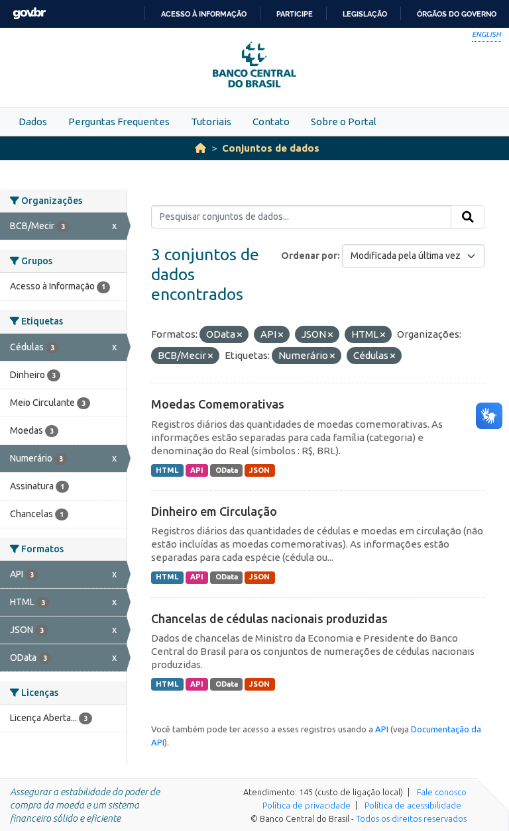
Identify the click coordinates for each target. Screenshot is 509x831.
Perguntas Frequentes (119, 121)
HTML (167, 470)
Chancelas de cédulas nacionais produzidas (269, 618)
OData (226, 470)
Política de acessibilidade (413, 805)
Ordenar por (309, 255)
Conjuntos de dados (270, 148)
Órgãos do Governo (456, 14)
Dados (33, 121)
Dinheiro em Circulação (214, 511)
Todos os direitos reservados (411, 818)
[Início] (200, 148)
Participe (294, 14)
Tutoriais (211, 121)
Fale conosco (442, 792)
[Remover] (239, 335)
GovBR (29, 13)
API (196, 470)
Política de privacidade (306, 805)
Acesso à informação (204, 14)
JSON (259, 470)
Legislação (365, 14)
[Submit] (468, 217)
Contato (271, 121)
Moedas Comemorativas (217, 404)
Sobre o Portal (343, 121)
